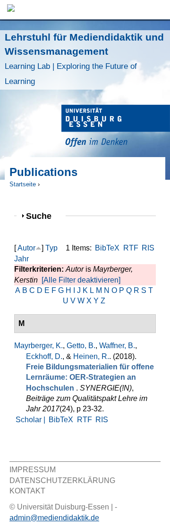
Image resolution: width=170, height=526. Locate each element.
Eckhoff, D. (44, 356)
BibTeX (107, 248)
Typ (51, 248)
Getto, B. (81, 346)
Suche (43, 216)
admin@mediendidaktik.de (54, 518)
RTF (130, 248)
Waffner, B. (117, 346)
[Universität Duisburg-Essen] (115, 127)
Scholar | (31, 420)
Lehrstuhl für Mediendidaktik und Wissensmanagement (84, 59)
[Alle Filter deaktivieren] (81, 280)
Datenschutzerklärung (62, 480)
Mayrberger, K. (38, 346)
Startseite (22, 184)
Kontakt (27, 491)
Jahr (21, 259)
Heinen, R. (91, 356)
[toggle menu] (158, 9)
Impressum (32, 470)
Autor (26, 248)
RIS (148, 248)
